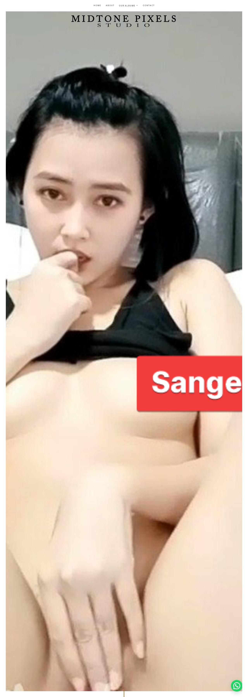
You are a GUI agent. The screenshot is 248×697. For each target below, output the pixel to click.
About (110, 6)
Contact (149, 6)
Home (97, 6)
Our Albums (127, 6)
